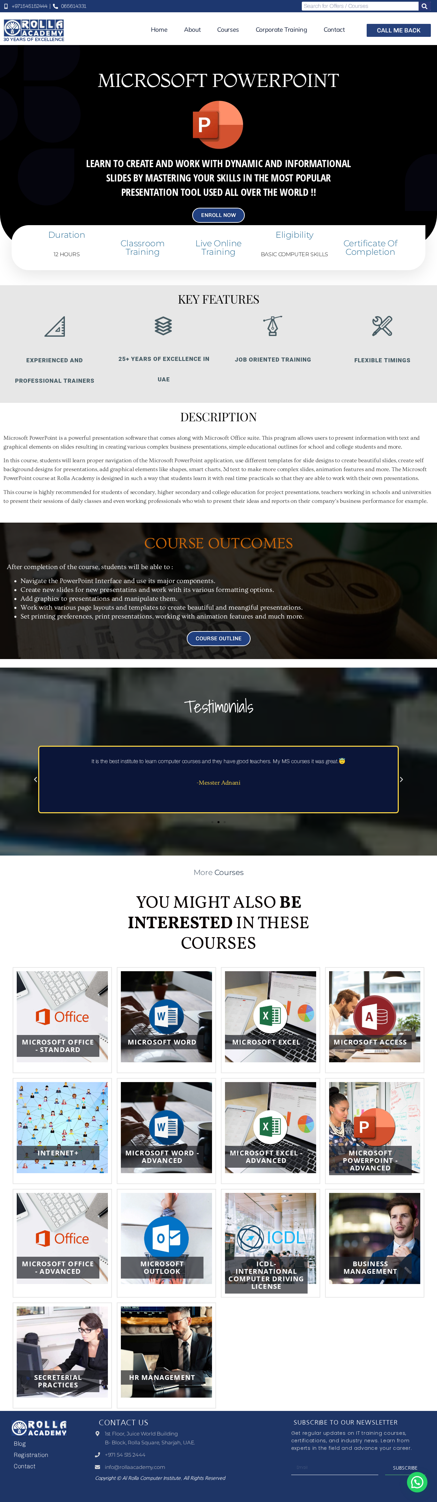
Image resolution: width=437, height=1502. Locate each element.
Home (159, 29)
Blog (20, 1443)
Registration (31, 1455)
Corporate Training (281, 29)
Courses (228, 29)
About (192, 29)
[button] (35, 779)
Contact (334, 29)
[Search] (425, 6)
